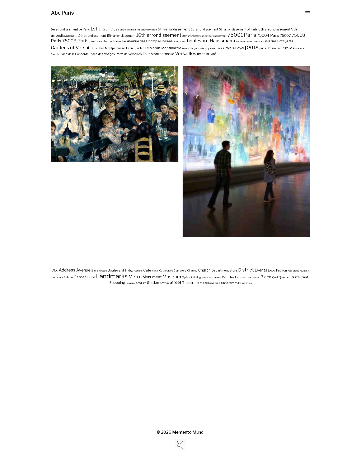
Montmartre (171, 48)
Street (175, 282)
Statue (164, 282)
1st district (103, 29)
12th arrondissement (92, 35)
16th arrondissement (158, 35)
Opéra (186, 277)
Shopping (117, 282)
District (246, 270)
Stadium (141, 282)
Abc (55, 270)
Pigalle (286, 48)
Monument (152, 277)
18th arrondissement (193, 36)
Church (204, 270)
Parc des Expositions (237, 277)
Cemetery (180, 270)
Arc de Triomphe (114, 41)
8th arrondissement (274, 29)
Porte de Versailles (129, 54)
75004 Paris (268, 35)
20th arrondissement (215, 36)
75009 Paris (75, 40)
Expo (271, 270)
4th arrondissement (147, 29)
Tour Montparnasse (158, 54)
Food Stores (293, 270)
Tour (217, 282)
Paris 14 (276, 48)
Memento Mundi (188, 432)
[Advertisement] (180, 357)
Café (147, 270)
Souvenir (130, 283)
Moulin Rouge (189, 48)
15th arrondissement (121, 35)
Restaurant (299, 277)
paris (252, 47)
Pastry (256, 277)
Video (238, 283)
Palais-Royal (234, 48)
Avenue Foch (179, 41)
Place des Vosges (102, 54)
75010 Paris (95, 41)
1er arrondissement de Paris (70, 29)
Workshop (247, 283)
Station (153, 282)
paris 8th (265, 48)
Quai (275, 277)
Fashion (281, 270)
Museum (172, 276)
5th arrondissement (174, 29)
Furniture (58, 277)
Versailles (185, 53)
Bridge (129, 270)
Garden (80, 277)
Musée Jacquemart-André (210, 48)
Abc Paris (62, 13)
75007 (285, 35)
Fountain (304, 270)
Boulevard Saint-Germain (249, 41)
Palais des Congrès (211, 277)
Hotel (91, 277)
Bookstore (102, 270)
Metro (135, 276)
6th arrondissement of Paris (238, 29)
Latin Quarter (135, 48)
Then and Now (205, 282)
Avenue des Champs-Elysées (150, 41)
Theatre (189, 282)
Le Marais (152, 48)
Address (67, 270)
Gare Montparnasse (111, 48)
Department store (224, 270)
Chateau (192, 270)
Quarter (284, 277)
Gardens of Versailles (74, 47)
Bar (93, 270)
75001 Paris (241, 35)
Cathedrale (166, 270)
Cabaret (138, 270)
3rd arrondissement (126, 29)
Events (261, 270)
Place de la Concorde (74, 54)
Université (227, 282)
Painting (196, 277)
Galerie (68, 277)
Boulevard (116, 270)
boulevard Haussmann (211, 40)
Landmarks (112, 276)
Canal (155, 270)
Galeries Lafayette (278, 41)
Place (265, 276)
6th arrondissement (204, 29)
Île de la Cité (206, 54)
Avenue (83, 270)
